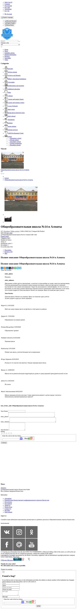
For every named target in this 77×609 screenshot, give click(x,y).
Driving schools (12, 72)
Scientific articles (10, 53)
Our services (8, 502)
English (13, 23)
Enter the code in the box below (11, 436)
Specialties (8, 58)
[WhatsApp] (15, 268)
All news (3, 488)
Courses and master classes (15, 99)
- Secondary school (14, 141)
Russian (13, 21)
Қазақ (12, 25)
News (6, 51)
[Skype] (18, 268)
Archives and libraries (14, 75)
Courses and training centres (16, 102)
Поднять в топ (6, 238)
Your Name (4, 411)
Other (9, 92)
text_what (9, 233)
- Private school (13, 140)
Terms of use (8, 507)
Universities (11, 82)
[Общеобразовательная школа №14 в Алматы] (21, 214)
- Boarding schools (14, 145)
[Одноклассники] (4, 268)
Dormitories (11, 119)
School (10, 136)
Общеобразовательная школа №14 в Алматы (15, 170)
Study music (11, 109)
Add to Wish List (25, 231)
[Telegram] (20, 268)
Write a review (15, 231)
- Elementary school (14, 138)
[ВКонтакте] (2, 268)
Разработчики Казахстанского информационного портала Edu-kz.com (27, 500)
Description (8, 250)
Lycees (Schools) (13, 106)
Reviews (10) (8, 252)
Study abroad (11, 116)
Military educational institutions (17, 79)
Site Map (7, 510)
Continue (4, 442)
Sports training (12, 126)
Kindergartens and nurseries (16, 85)
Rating (3, 431)
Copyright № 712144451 (8, 555)
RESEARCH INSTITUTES (16, 113)
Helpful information (10, 54)
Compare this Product (38, 231)
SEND (38, 606)
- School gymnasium (15, 143)
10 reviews (6, 231)
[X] (10, 268)
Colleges (10, 96)
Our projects (8, 503)
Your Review (5, 430)
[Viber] (12, 268)
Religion (10, 123)
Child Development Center (15, 133)
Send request (8, 512)
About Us (7, 505)
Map (6, 253)
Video (6, 60)
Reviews (7, 56)
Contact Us (8, 509)
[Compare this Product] (1, 173)
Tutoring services (13, 130)
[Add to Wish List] (3, 173)
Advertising (8, 498)
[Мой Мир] (7, 268)
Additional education (14, 89)
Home (6, 49)
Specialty (10, 69)
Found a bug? (5, 236)
